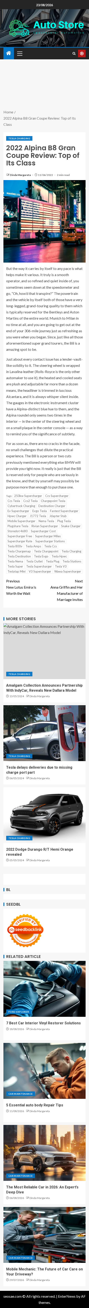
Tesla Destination (19, 556)
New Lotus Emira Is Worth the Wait (21, 587)
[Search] (74, 53)
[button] (19, 53)
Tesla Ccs (50, 546)
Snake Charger (71, 526)
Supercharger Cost (43, 531)
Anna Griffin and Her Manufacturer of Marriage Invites (66, 590)
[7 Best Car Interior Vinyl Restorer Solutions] (44, 989)
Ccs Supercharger (56, 496)
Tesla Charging (19, 138)
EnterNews (67, 1296)
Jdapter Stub (58, 516)
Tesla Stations (72, 561)
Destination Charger (51, 506)
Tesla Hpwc (59, 556)
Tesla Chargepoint (46, 551)
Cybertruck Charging (21, 506)
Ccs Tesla (14, 501)
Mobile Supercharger (21, 521)
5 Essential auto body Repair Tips (34, 1105)
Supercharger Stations (50, 541)
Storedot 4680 (18, 531)
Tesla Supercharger (39, 566)
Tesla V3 (61, 566)
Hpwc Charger (17, 516)
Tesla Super (15, 566)
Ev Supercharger (18, 511)
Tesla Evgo (41, 556)
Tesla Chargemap (19, 551)
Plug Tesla (64, 521)
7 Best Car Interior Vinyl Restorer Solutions (43, 1023)
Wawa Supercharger (67, 571)
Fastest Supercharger (64, 511)
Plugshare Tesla (18, 526)
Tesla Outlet (34, 561)
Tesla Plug (52, 561)
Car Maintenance (20, 1093)
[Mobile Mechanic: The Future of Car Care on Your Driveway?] (44, 1235)
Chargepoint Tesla (53, 501)
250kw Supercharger (28, 496)
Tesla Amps (33, 546)
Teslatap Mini (17, 571)
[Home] (8, 53)
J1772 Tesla (38, 516)
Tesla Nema (15, 561)
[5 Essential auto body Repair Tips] (44, 1071)
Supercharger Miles (48, 536)
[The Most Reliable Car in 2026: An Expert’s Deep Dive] (44, 1153)
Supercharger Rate (20, 541)
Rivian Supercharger (44, 526)
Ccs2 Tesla (30, 501)
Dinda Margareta (20, 175)
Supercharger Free (20, 536)
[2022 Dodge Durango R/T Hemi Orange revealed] (44, 815)
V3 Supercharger (40, 571)
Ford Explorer (18, 1011)
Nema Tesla (46, 521)
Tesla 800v (15, 546)
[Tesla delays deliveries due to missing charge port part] (44, 733)
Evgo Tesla (39, 511)
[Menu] (19, 53)
